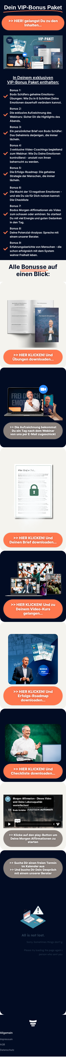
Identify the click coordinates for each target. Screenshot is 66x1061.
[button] (33, 430)
